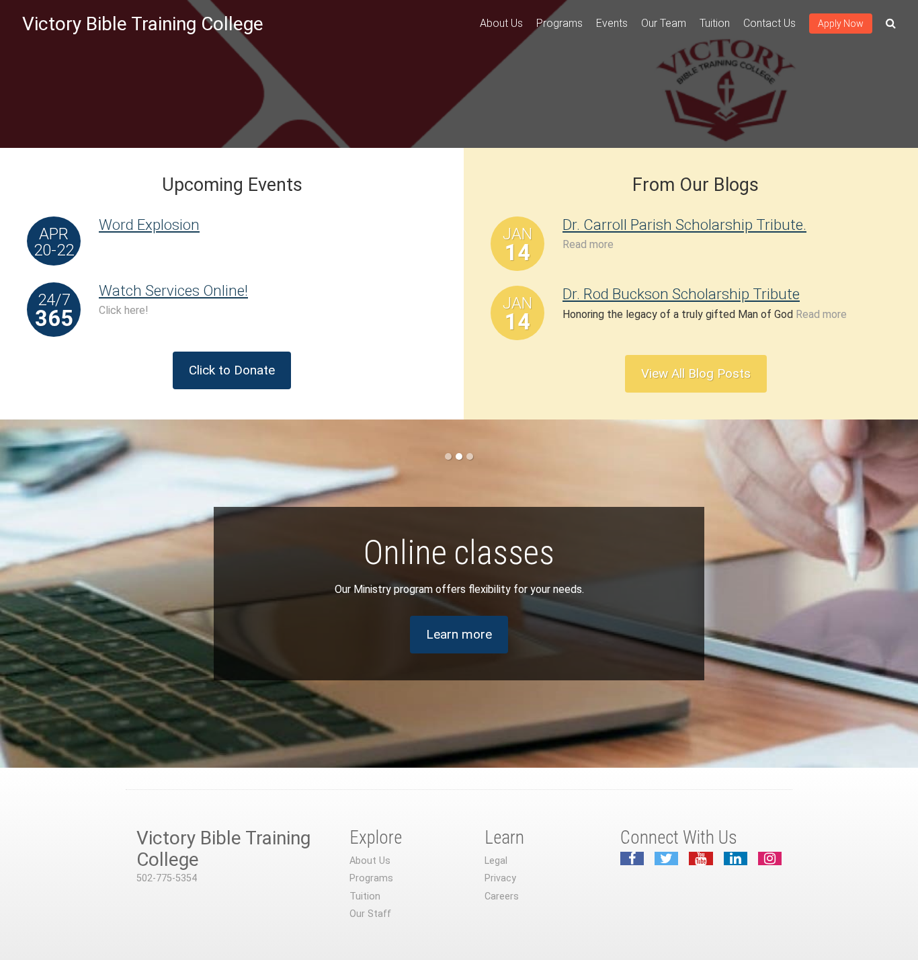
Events (612, 23)
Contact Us (769, 23)
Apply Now (841, 23)
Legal (496, 861)
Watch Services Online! (173, 290)
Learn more (459, 634)
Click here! (124, 310)
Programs (559, 23)
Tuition (715, 23)
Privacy (500, 878)
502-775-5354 (166, 878)
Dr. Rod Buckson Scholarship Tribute (681, 294)
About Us (501, 23)
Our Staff (370, 914)
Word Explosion (149, 224)
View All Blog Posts (696, 373)
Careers (502, 896)
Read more (588, 244)
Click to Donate (232, 370)
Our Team (663, 23)
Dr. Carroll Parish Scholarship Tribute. (684, 224)
